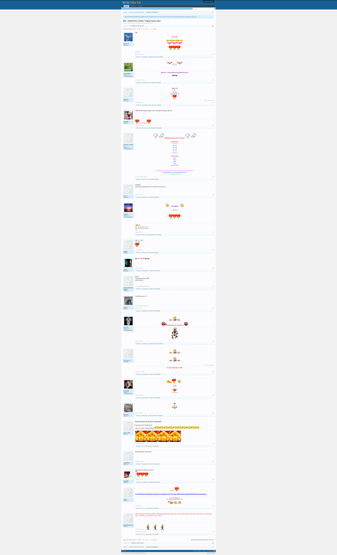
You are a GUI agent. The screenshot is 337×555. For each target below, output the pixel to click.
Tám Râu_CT (139, 56)
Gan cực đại (185, 16)
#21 (213, 54)
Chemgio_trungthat (128, 145)
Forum (126, 6)
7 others (153, 197)
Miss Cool (138, 234)
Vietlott (142, 16)
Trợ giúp (199, 550)
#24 (213, 125)
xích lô (125, 307)
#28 (213, 249)
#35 (213, 412)
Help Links (140, 6)
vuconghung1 (150, 56)
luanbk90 (126, 121)
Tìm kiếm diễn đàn (127, 8)
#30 (213, 286)
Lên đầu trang (210, 550)
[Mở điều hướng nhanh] (213, 12)
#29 (213, 268)
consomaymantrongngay (128, 288)
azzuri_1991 (127, 432)
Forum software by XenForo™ (134, 553)
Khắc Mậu (126, 391)
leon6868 (126, 481)
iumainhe (149, 82)
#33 (213, 371)
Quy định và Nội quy (211, 553)
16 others (157, 56)
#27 (213, 232)
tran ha (125, 196)
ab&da (125, 269)
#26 (213, 194)
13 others (156, 234)
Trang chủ (204, 550)
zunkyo (126, 251)
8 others (157, 415)
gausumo (126, 414)
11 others (155, 288)
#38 (213, 479)
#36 (213, 443)
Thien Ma (126, 327)
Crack (125, 499)
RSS (214, 551)
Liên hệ (194, 550)
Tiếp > (155, 28)
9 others (153, 179)
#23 (213, 102)
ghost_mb (126, 43)
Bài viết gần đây (135, 8)
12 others (155, 82)
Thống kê (179, 16)
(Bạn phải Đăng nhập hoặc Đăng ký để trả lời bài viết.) (202, 539)
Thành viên (133, 6)
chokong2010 (127, 73)
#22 (213, 80)
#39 (213, 505)
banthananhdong (128, 525)
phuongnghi (144, 56)
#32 (213, 341)
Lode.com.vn (127, 360)
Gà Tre (147, 179)
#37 (213, 461)
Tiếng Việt (124, 550)
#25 (213, 176)
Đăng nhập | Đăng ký (208, 1)
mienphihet (127, 463)
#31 (213, 308)
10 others (155, 105)
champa (126, 214)
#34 (213, 395)
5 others (153, 252)
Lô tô (195, 16)
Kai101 (147, 23)
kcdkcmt (126, 99)
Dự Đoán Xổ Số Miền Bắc (135, 23)
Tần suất (191, 16)
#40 (213, 531)
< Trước (134, 28)
